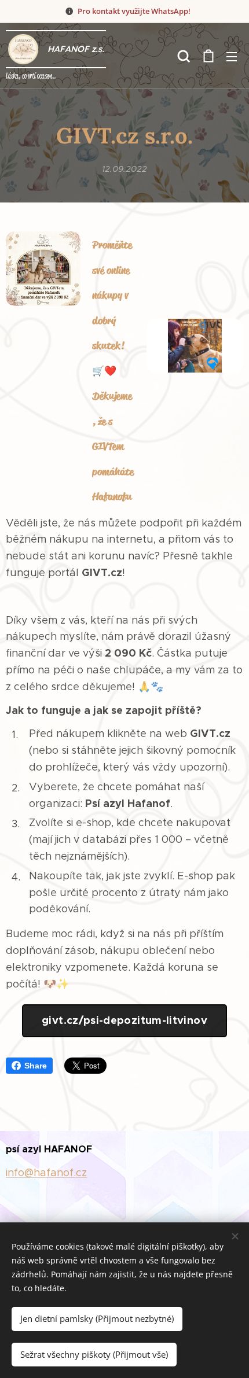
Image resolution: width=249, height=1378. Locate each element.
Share (35, 1065)
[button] (184, 56)
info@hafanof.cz (46, 1172)
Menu (231, 56)
